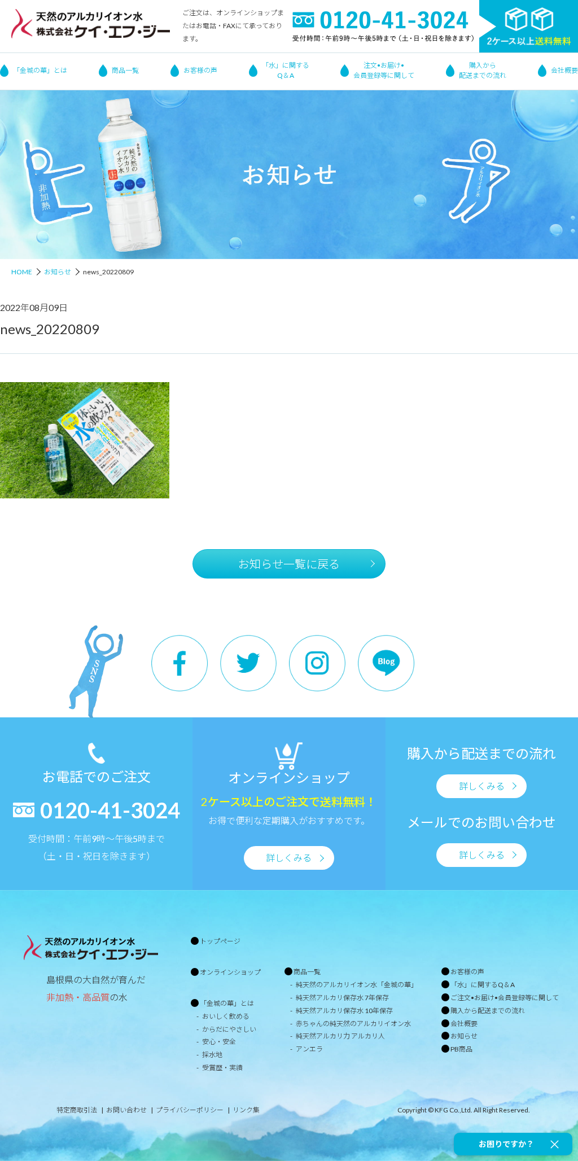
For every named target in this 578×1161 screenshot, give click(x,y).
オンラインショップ (230, 972)
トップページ (220, 941)
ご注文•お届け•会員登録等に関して (504, 997)
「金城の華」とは (40, 70)
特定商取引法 (76, 1110)
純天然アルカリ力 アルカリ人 (340, 1036)
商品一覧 (125, 70)
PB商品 (461, 1049)
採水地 (212, 1054)
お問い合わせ (126, 1110)
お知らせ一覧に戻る (289, 564)
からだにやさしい (229, 1029)
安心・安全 (219, 1041)
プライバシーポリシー (190, 1110)
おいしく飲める (225, 1016)
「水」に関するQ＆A (285, 70)
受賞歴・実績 (222, 1067)
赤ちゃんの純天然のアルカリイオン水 (353, 1023)
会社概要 (564, 70)
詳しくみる (289, 857)
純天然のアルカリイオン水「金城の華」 (357, 984)
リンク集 (246, 1110)
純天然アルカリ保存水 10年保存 (344, 1010)
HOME (21, 272)
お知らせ (57, 272)
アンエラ (309, 1049)
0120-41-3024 (110, 810)
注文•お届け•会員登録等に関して (383, 70)
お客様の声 (200, 70)
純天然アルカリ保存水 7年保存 (342, 997)
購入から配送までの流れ (482, 70)
